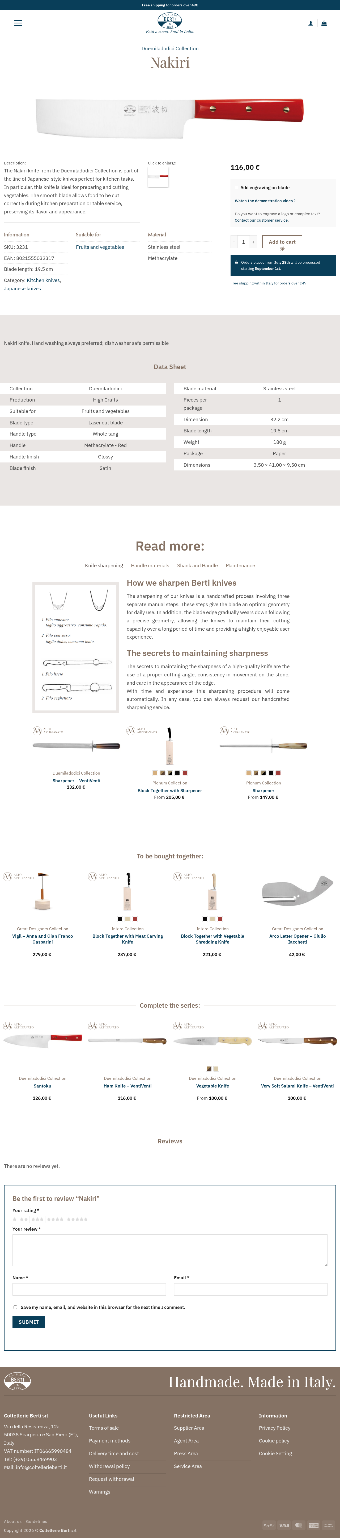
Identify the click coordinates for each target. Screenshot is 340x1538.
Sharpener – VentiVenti (76, 781)
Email (181, 1278)
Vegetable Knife (212, 1086)
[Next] (307, 768)
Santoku (42, 1086)
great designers (32, 928)
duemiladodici (158, 48)
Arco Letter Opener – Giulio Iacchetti (297, 939)
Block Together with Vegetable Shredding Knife (212, 939)
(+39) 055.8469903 (35, 1459)
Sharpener (263, 790)
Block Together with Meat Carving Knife (127, 939)
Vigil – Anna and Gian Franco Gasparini (42, 939)
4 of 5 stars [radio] (54, 1219)
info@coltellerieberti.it (41, 1467)
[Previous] (33, 768)
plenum (159, 782)
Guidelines (36, 1521)
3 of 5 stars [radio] (36, 1219)
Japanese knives (22, 288)
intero (118, 928)
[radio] (155, 773)
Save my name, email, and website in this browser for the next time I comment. (103, 1307)
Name (20, 1278)
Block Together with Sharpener (170, 790)
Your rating (25, 1210)
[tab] (104, 565)
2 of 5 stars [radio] (23, 1219)
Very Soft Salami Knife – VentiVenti (297, 1086)
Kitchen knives (43, 280)
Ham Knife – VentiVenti (128, 1086)
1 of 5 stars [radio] (14, 1219)
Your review (26, 1229)
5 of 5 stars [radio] (76, 1219)
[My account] (310, 23)
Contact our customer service (261, 220)
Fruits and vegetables (100, 246)
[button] (18, 23)
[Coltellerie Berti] (170, 23)
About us (13, 1521)
